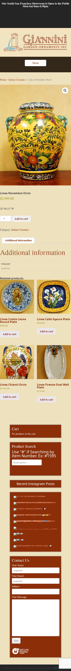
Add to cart (21, 219)
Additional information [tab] (18, 240)
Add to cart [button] (9, 334)
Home (3, 79)
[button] (65, 90)
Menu (35, 63)
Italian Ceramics (17, 79)
